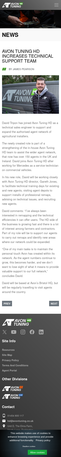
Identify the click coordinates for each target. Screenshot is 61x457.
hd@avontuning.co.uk (20, 421)
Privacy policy (43, 440)
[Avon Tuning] (12, 388)
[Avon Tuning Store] (12, 396)
